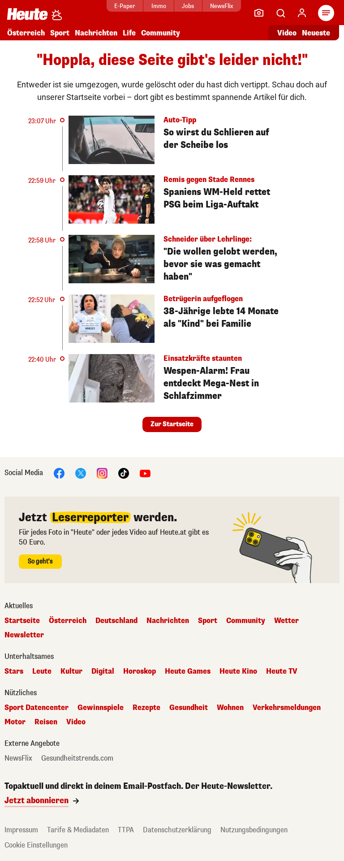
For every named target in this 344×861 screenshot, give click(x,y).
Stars (13, 671)
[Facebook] (59, 472)
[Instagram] (102, 472)
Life (129, 33)
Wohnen (230, 707)
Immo (158, 6)
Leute (42, 671)
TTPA (126, 830)
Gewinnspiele (100, 707)
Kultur (71, 671)
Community (160, 33)
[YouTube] (145, 472)
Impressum (21, 830)
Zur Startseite (172, 424)
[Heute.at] (27, 14)
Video (287, 33)
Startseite (22, 620)
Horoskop (139, 671)
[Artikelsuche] (280, 13)
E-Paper (124, 6)
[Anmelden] (302, 13)
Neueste (316, 33)
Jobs (188, 6)
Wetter (286, 620)
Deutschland (116, 620)
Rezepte (146, 707)
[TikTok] (123, 472)
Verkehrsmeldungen (287, 707)
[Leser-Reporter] (259, 13)
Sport (59, 33)
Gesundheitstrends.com (77, 758)
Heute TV (281, 671)
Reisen (45, 722)
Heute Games (188, 671)
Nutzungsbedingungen (254, 830)
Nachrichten (167, 620)
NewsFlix (221, 6)
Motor (15, 722)
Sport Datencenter (36, 707)
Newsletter (24, 635)
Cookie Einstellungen (36, 845)
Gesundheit (188, 707)
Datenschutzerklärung (177, 830)
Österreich (26, 33)
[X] (80, 472)
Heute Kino (238, 671)
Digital (102, 671)
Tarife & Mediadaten (78, 830)
